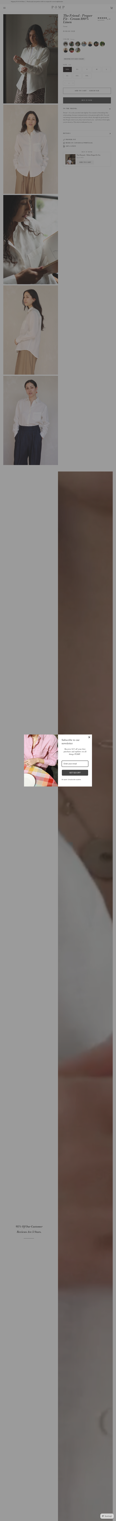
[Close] (89, 737)
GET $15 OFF (75, 773)
